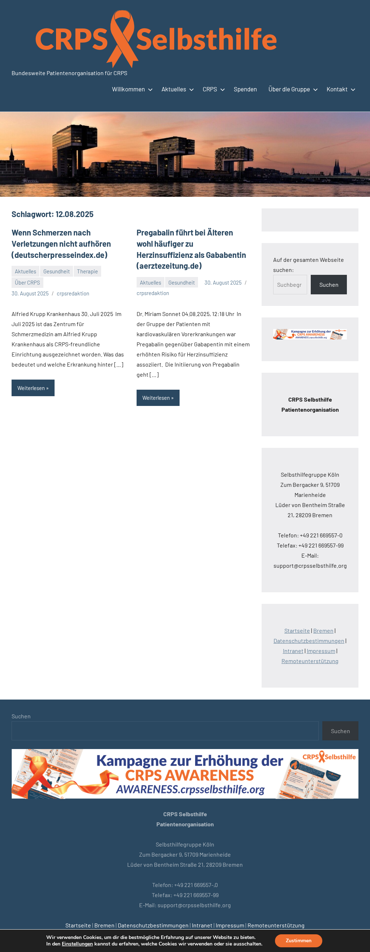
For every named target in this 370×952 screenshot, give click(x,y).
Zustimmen (298, 940)
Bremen (323, 630)
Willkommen (128, 88)
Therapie (87, 271)
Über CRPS (27, 282)
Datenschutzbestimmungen (309, 640)
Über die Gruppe (289, 88)
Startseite (297, 630)
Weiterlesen (31, 388)
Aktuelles (174, 88)
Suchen (329, 284)
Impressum (321, 650)
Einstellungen (77, 944)
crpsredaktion (73, 293)
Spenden (245, 88)
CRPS (210, 88)
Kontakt (337, 88)
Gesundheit (56, 271)
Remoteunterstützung (310, 660)
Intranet (293, 650)
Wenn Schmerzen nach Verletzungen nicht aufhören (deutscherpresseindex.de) (61, 243)
